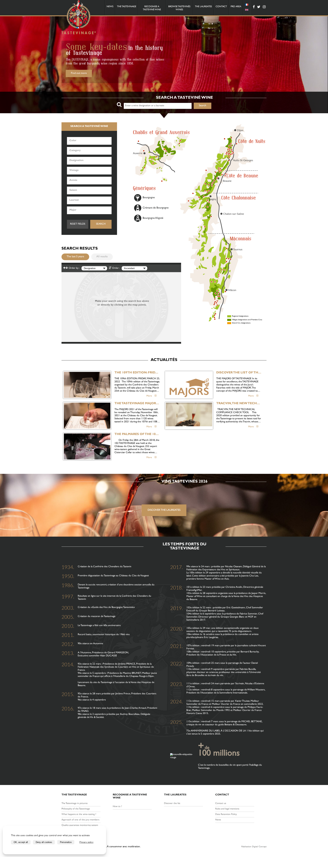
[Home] (79, 17)
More (150, 396)
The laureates (203, 6)
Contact (221, 6)
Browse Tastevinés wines (179, 8)
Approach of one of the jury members (80, 820)
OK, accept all (21, 842)
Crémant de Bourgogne (156, 208)
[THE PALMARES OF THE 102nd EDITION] (87, 446)
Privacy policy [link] (86, 842)
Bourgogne (149, 197)
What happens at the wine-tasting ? (79, 814)
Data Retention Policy (226, 814)
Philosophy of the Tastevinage (76, 809)
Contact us (220, 803)
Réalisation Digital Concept (253, 847)
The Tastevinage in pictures (74, 803)
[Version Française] (246, 5)
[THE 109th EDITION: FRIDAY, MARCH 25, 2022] (87, 385)
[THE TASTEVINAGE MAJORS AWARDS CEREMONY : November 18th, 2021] (87, 415)
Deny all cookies (44, 842)
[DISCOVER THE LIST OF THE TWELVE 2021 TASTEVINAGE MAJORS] (189, 385)
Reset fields (77, 224)
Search (101, 224)
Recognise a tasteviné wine (152, 8)
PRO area (236, 6)
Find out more (79, 73)
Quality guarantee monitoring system (80, 825)
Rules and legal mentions (227, 809)
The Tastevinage (126, 6)
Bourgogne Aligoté (153, 218)
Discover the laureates (164, 510)
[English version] (246, 10)
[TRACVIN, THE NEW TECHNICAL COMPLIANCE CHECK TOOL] (189, 415)
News (110, 6)
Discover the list (172, 803)
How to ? (117, 806)
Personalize (66, 842)
